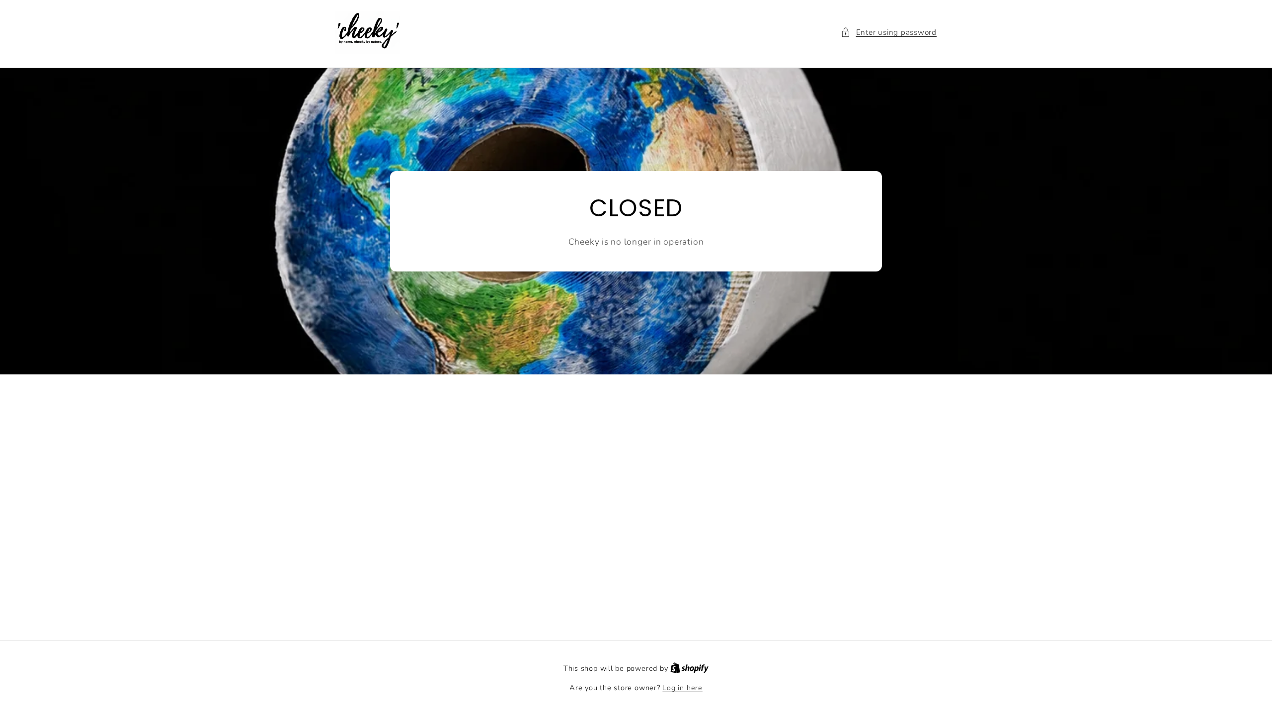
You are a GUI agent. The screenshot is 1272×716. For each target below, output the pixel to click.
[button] (889, 32)
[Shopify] (689, 668)
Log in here (682, 688)
